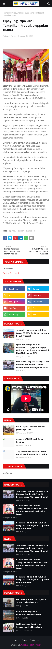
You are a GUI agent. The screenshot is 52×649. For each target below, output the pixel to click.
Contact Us (34, 640)
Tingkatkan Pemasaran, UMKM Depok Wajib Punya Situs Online (31, 453)
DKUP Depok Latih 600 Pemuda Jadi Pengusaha (30, 428)
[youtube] (14, 308)
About (24, 640)
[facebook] (14, 288)
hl (10, 13)
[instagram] (14, 301)
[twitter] (38, 288)
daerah (21, 231)
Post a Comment (11, 273)
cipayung (12, 231)
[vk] (38, 301)
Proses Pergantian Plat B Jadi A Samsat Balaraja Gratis (31, 601)
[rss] (14, 295)
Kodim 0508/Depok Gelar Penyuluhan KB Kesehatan (28, 613)
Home (5, 13)
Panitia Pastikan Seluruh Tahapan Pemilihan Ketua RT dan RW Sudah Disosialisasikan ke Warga (32, 509)
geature (29, 231)
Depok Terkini (10, 36)
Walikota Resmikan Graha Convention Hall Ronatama (29, 625)
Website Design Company (30, 645)
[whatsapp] (14, 314)
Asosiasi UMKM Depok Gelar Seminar (29, 440)
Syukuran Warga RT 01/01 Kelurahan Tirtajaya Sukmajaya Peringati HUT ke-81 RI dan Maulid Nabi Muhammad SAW (32, 348)
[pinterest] (38, 295)
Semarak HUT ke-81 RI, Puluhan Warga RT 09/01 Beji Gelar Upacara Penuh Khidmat (32, 333)
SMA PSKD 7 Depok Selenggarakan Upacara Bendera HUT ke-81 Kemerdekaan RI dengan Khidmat (32, 364)
